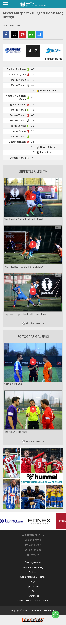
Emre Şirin (46, 152)
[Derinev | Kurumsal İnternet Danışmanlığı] (33, 619)
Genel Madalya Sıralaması (33, 576)
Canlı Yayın (34, 539)
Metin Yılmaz (18, 79)
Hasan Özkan (18, 131)
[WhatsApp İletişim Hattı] (55, 614)
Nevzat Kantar (48, 90)
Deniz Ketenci (48, 147)
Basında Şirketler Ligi (33, 567)
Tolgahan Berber (16, 104)
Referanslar (33, 595)
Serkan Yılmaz (18, 115)
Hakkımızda (34, 549)
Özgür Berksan (17, 141)
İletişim (34, 554)
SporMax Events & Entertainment (33, 600)
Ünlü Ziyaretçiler (33, 562)
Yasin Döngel (18, 125)
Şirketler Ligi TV (34, 535)
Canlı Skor (34, 544)
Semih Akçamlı (17, 74)
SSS (33, 591)
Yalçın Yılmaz (18, 136)
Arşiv (33, 581)
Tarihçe (33, 572)
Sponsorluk (33, 586)
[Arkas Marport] (13, 51)
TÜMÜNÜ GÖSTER (35, 323)
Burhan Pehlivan (16, 69)
